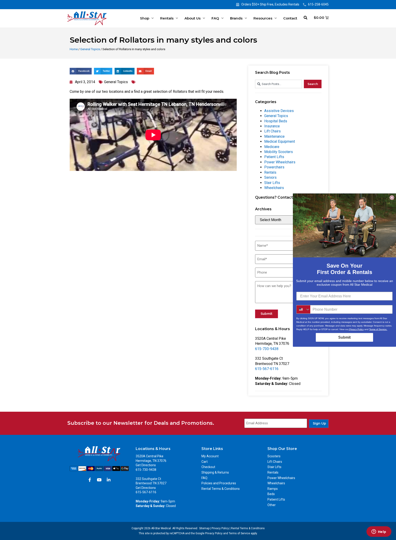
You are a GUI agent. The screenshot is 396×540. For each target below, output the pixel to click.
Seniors (270, 177)
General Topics (90, 49)
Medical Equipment (279, 141)
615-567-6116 (266, 369)
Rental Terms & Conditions (220, 489)
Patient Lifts (274, 157)
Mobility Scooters (278, 152)
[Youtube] (99, 480)
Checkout (208, 467)
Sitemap (204, 528)
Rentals (166, 18)
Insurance (272, 126)
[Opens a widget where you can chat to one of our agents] (378, 532)
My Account (210, 456)
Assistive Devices (279, 111)
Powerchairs (274, 167)
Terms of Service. (378, 329)
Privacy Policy (220, 528)
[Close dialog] (392, 197)
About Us (192, 18)
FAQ (215, 18)
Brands (236, 18)
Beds (271, 494)
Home (74, 49)
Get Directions (146, 465)
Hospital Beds (275, 121)
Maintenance (274, 136)
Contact (290, 18)
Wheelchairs (274, 188)
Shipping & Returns (215, 472)
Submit (266, 314)
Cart (204, 461)
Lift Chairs (272, 131)
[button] (81, 71)
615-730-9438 (266, 349)
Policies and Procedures (218, 483)
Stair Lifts (272, 183)
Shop (144, 18)
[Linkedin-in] (108, 480)
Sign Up (319, 423)
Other (271, 505)
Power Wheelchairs (279, 162)
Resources (262, 18)
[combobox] (278, 84)
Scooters (273, 456)
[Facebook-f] (90, 480)
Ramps (272, 489)
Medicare (271, 147)
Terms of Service (239, 533)
